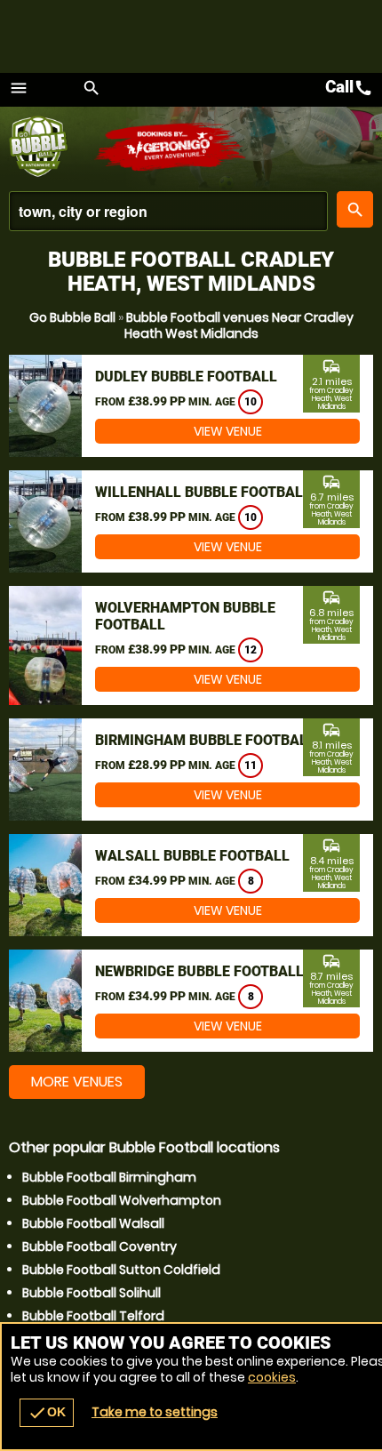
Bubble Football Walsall (93, 1223)
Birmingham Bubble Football (205, 740)
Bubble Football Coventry (99, 1246)
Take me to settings (155, 1412)
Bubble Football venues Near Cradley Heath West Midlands (239, 325)
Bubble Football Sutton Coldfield (121, 1270)
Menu (18, 88)
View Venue (228, 431)
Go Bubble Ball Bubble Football (51, 147)
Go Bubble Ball (72, 317)
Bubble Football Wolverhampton (121, 1200)
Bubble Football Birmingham (109, 1177)
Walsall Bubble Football (192, 855)
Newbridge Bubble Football (199, 971)
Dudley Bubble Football (186, 376)
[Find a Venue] (168, 211)
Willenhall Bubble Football (203, 492)
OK (47, 1413)
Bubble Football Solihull (91, 1293)
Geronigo (171, 147)
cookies (272, 1377)
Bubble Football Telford (93, 1316)
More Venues (77, 1081)
